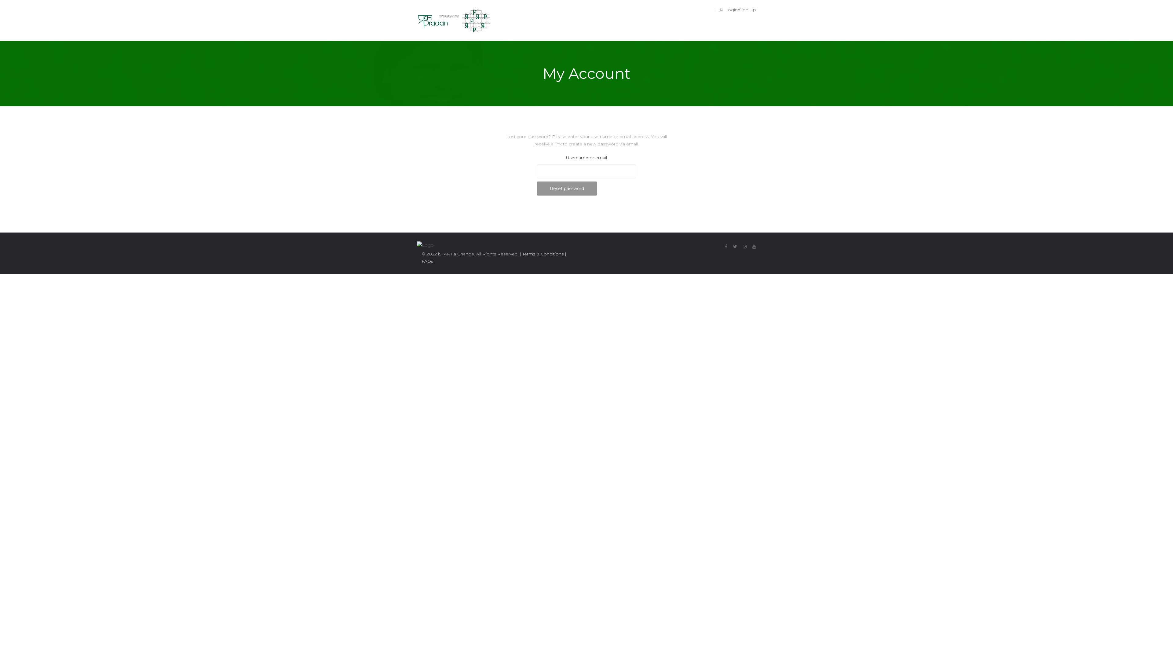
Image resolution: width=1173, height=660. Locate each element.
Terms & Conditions (542, 254)
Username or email (586, 157)
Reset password (567, 188)
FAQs (427, 261)
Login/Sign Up (740, 10)
